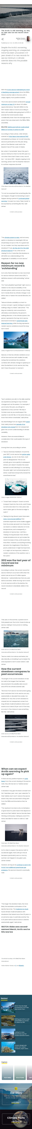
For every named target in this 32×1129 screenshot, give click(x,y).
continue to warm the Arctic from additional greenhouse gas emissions (16, 867)
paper (28, 422)
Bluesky (21, 965)
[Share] (2, 39)
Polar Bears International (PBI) (18, 136)
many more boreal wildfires (12, 519)
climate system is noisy (12, 237)
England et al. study (22, 909)
